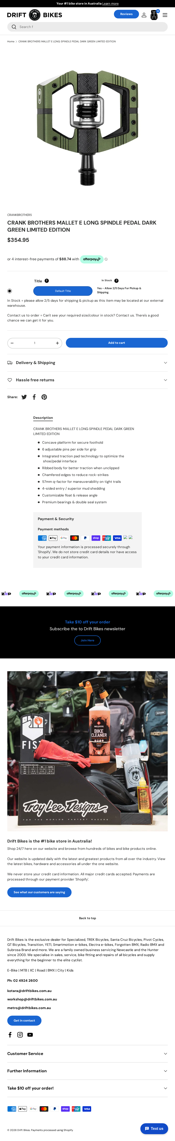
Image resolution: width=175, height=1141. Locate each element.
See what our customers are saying (39, 892)
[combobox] (87, 27)
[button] (154, 15)
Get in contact (24, 1020)
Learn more (102, 3)
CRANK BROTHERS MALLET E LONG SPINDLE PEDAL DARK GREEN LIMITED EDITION (67, 41)
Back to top (87, 918)
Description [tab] (43, 417)
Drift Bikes (23, 1130)
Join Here (87, 640)
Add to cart (116, 343)
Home (10, 41)
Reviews (126, 14)
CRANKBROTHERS (19, 215)
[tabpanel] (87, 465)
